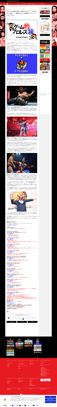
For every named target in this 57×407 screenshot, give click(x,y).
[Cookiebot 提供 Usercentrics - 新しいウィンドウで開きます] (5, 405)
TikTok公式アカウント (43, 369)
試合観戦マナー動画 (21, 380)
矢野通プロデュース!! (43, 371)
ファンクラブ (35, 1)
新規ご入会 (8, 381)
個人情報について (9, 388)
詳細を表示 (37, 405)
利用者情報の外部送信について (43, 388)
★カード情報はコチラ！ (10, 239)
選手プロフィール (34, 3)
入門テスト (31, 383)
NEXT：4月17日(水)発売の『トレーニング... (22, 314)
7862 (21, 319)
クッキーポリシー (9, 389)
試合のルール (20, 381)
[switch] (19, 405)
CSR (50, 1)
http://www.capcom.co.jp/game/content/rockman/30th (16, 228)
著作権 (19, 388)
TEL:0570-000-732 (10, 302)
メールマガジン (47, 1)
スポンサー (31, 1)
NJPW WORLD (43, 367)
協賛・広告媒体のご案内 (33, 385)
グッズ (8, 366)
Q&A (8, 383)
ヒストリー (31, 381)
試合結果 (29, 3)
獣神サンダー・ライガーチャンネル (45, 370)
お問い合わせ (30, 388)
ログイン (8, 382)
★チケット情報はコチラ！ (11, 258)
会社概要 (31, 380)
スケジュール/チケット (24, 3)
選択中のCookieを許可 (51, 399)
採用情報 (31, 384)
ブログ (38, 1)
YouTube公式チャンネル (44, 368)
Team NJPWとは (9, 380)
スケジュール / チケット (44, 16)
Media (14, 6)
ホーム (8, 6)
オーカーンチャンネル (43, 375)
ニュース (18, 3)
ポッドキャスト (42, 1)
